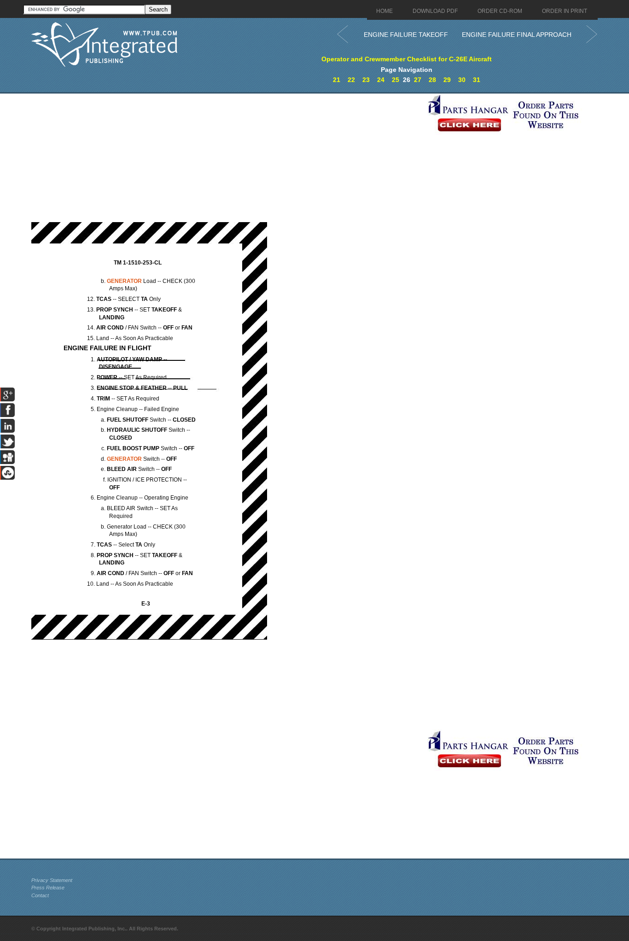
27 (417, 79)
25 (395, 79)
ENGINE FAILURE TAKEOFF (406, 34)
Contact (40, 895)
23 (366, 79)
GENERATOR (124, 281)
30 (462, 79)
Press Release (47, 887)
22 (351, 79)
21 (336, 79)
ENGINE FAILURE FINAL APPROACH (516, 34)
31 (476, 79)
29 (447, 79)
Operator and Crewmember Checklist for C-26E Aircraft (406, 59)
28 (432, 79)
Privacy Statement (51, 880)
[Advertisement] (227, 158)
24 (380, 79)
